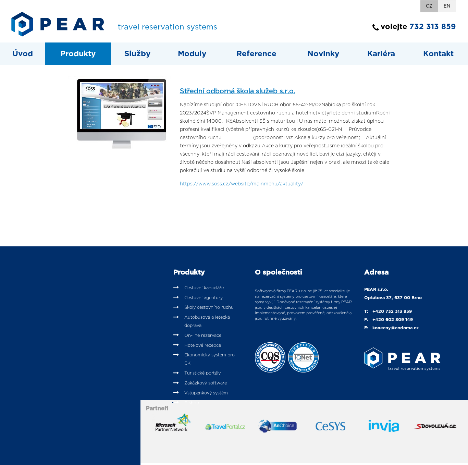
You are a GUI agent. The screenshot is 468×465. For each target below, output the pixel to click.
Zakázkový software (205, 383)
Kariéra (381, 54)
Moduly (192, 54)
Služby (137, 54)
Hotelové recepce (202, 345)
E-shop (191, 403)
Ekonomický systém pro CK (209, 359)
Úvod (22, 54)
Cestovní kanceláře (204, 288)
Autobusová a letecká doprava (207, 321)
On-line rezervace (202, 335)
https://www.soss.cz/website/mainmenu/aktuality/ (241, 184)
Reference (256, 54)
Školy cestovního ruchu (209, 307)
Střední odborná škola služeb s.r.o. (237, 91)
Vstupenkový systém (206, 393)
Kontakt (438, 54)
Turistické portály (202, 373)
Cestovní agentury (203, 298)
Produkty (78, 54)
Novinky (323, 54)
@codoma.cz (405, 328)
